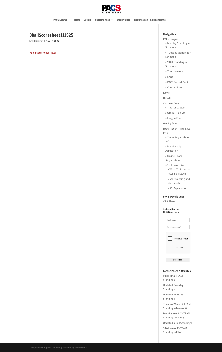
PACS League (60, 20)
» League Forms (174, 118)
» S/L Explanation (177, 188)
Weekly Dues (123, 20)
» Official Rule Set (175, 113)
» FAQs (169, 77)
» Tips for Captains (176, 107)
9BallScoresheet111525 (42, 52)
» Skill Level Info (174, 165)
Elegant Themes (51, 347)
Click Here (169, 201)
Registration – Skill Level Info (150, 20)
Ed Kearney (37, 40)
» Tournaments (174, 71)
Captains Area (102, 20)
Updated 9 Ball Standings (177, 323)
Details (87, 20)
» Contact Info (173, 87)
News (77, 20)
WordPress (81, 347)
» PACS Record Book (176, 82)
